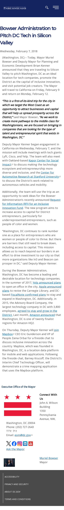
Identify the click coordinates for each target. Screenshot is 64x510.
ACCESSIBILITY (12, 476)
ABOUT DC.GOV (12, 491)
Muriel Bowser (49, 458)
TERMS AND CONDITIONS (18, 499)
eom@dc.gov (23, 435)
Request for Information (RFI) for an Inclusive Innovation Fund (31, 204)
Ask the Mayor (15, 449)
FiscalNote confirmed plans (28, 294)
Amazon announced (42, 315)
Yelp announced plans (47, 282)
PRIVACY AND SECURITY (16, 484)
